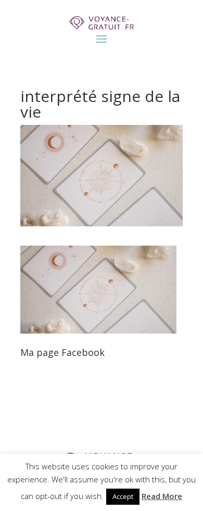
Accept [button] (122, 496)
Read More (162, 496)
